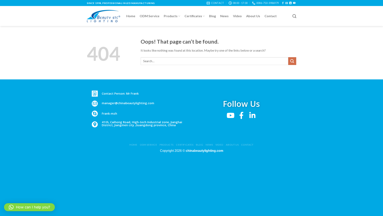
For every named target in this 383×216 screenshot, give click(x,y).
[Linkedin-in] (252, 115)
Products (171, 16)
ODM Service (149, 16)
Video (237, 16)
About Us (253, 16)
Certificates (193, 16)
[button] (29, 207)
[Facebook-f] (241, 115)
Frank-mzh (109, 113)
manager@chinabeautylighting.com (128, 103)
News (224, 16)
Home (130, 16)
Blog (212, 16)
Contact (271, 16)
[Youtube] (230, 115)
